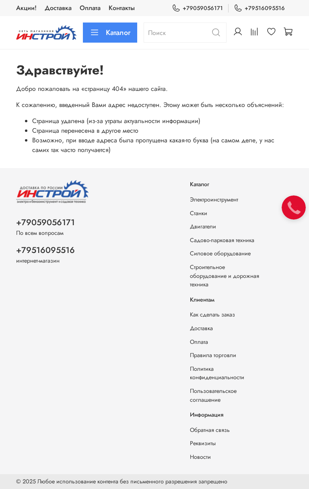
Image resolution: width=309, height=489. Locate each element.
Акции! (26, 7)
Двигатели (203, 226)
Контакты (122, 7)
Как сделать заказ (212, 314)
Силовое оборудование (220, 253)
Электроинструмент (214, 199)
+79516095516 (265, 8)
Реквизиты (203, 443)
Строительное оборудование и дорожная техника (224, 275)
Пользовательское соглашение (213, 395)
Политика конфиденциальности (217, 373)
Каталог (118, 32)
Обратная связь (210, 430)
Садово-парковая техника (222, 240)
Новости (200, 457)
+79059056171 (203, 8)
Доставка (58, 7)
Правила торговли (213, 355)
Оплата (90, 7)
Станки (198, 213)
